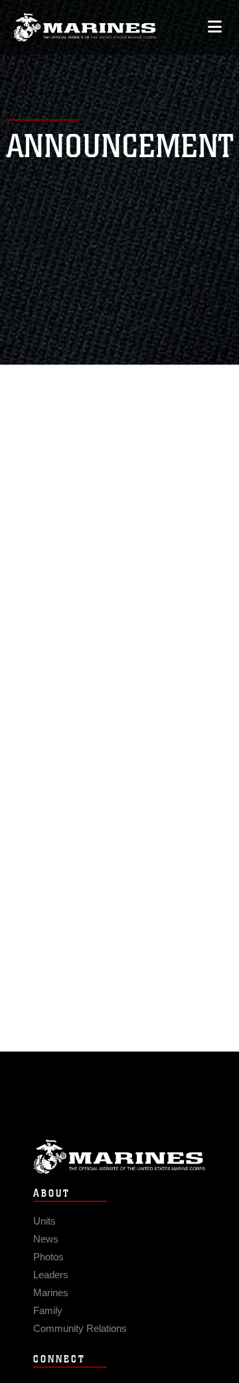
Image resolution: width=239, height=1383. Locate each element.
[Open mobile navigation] (215, 26)
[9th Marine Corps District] (84, 27)
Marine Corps (119, 1156)
